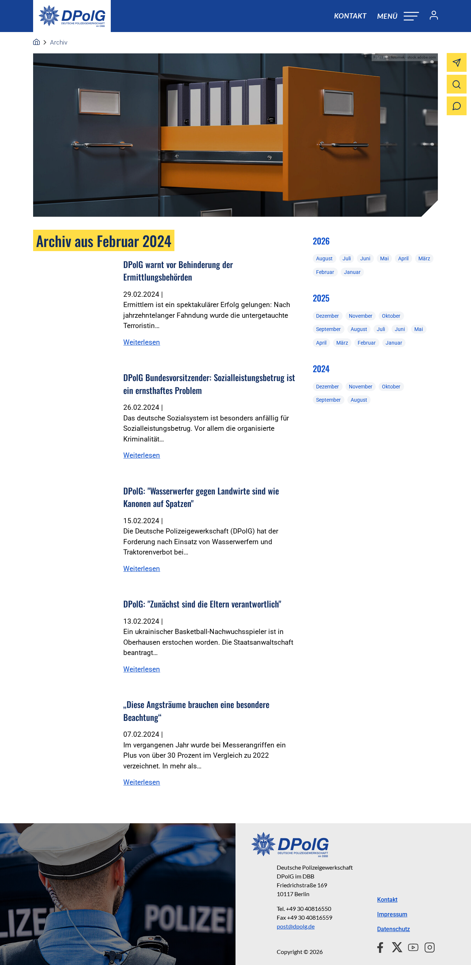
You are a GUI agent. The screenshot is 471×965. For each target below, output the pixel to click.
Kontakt (350, 15)
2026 (321, 241)
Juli (347, 258)
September (328, 329)
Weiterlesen (141, 342)
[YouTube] (410, 946)
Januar (352, 272)
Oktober (391, 316)
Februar (325, 272)
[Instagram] (426, 946)
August (324, 258)
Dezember (327, 316)
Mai (384, 258)
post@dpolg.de (296, 926)
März (424, 258)
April (403, 258)
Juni (365, 258)
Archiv (58, 42)
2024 (321, 368)
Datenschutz (393, 929)
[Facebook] (381, 946)
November (360, 316)
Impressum (392, 914)
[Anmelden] (431, 16)
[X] (394, 946)
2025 (321, 298)
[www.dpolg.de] (36, 42)
